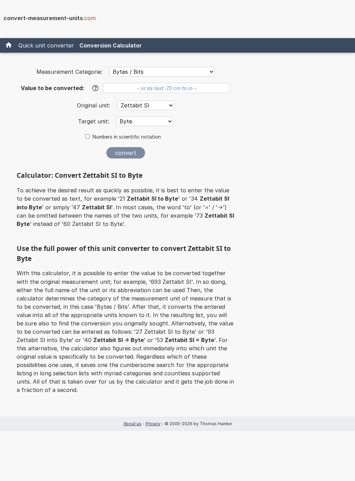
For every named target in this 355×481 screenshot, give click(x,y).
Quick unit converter (46, 45)
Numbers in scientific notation (127, 137)
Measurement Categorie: (69, 71)
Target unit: (94, 121)
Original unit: (94, 105)
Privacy (153, 423)
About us (132, 423)
